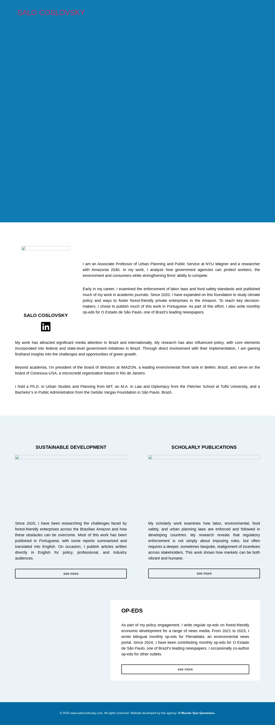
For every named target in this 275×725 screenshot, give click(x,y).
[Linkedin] (45, 326)
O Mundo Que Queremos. (196, 713)
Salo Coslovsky (51, 12)
